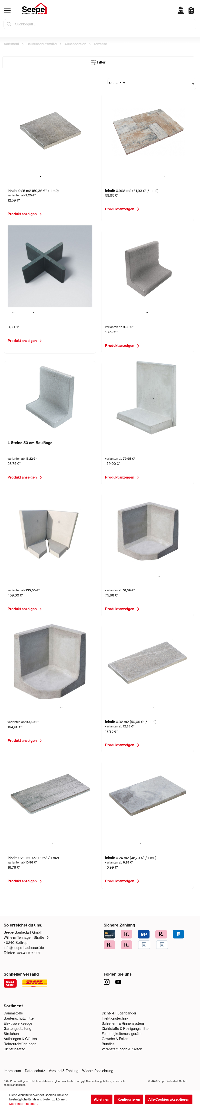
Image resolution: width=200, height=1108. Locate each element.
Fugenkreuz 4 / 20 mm (28, 311)
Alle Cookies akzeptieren (168, 1099)
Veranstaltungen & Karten (122, 1049)
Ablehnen (101, 1099)
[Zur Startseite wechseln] (34, 8)
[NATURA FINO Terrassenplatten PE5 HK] (50, 797)
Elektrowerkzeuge (18, 1023)
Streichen (11, 1034)
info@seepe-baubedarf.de (24, 948)
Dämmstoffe (13, 1013)
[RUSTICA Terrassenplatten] (147, 797)
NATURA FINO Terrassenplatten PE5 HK (43, 842)
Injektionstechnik (115, 1018)
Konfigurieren (129, 1099)
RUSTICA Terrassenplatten (129, 842)
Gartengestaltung (17, 1028)
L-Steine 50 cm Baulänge (30, 443)
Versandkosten (66, 1081)
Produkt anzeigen (22, 214)
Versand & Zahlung (63, 1071)
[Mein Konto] (181, 10)
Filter (101, 62)
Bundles (108, 1044)
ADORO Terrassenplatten (30, 175)
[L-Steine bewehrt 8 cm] (147, 398)
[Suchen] (9, 24)
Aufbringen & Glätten (20, 1039)
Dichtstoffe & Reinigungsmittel (125, 1028)
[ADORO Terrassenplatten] (50, 130)
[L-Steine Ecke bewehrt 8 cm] (50, 529)
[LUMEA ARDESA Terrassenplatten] (147, 661)
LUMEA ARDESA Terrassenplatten (135, 706)
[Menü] (8, 10)
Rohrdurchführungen (20, 1044)
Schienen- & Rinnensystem (123, 1023)
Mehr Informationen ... (24, 1104)
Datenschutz (35, 1071)
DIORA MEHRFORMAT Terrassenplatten (140, 175)
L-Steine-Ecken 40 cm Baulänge (133, 574)
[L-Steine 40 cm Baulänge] (147, 266)
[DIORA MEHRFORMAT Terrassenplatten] (147, 130)
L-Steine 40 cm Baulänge (127, 311)
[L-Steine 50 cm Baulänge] (50, 398)
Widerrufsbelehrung (97, 1071)
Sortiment (13, 1005)
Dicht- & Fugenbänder (119, 1013)
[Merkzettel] (189, 10)
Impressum (12, 1071)
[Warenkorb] (195, 14)
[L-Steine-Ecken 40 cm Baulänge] (147, 529)
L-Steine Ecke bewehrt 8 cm (33, 574)
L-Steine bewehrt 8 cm (125, 443)
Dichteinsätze (14, 1049)
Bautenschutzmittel (19, 1018)
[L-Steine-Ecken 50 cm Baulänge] (50, 661)
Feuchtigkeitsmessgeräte (121, 1034)
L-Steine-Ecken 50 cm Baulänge (36, 706)
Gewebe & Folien (115, 1039)
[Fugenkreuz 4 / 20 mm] (50, 266)
